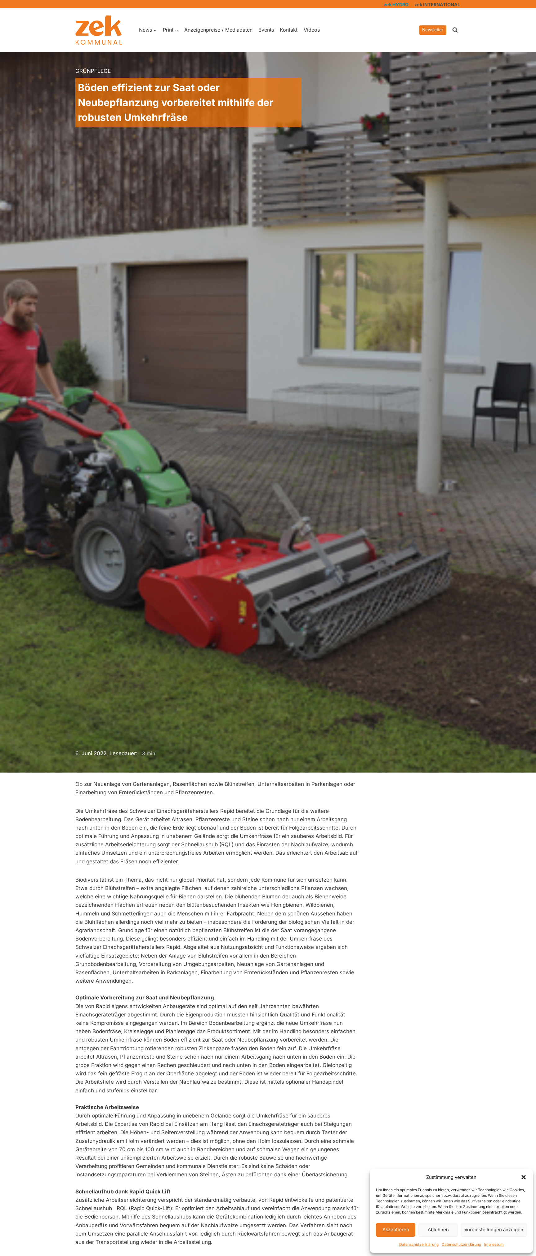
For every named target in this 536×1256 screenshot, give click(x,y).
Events (266, 30)
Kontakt (288, 30)
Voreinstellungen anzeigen (493, 1229)
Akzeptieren (395, 1229)
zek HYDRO (396, 4)
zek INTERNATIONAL (437, 4)
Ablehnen (438, 1229)
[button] (523, 1177)
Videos (312, 30)
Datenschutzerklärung (419, 1244)
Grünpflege (93, 71)
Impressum (494, 1244)
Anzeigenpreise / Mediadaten (218, 30)
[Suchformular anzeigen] (455, 30)
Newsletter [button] (432, 29)
